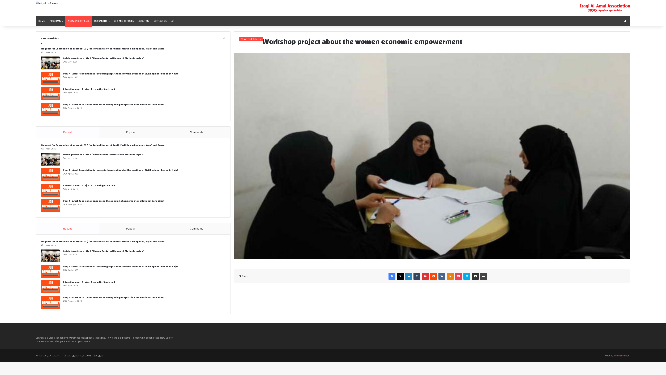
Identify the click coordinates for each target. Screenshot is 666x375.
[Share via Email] (475, 276)
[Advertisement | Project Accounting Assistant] (50, 93)
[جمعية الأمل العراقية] (47, 3)
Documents (100, 21)
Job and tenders (124, 21)
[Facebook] (391, 276)
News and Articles (78, 21)
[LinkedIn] (408, 276)
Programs (55, 21)
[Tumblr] (416, 276)
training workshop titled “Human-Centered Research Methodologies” (103, 58)
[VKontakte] (441, 276)
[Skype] (466, 276)
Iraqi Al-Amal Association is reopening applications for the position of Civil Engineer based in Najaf (120, 74)
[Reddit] (433, 276)
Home (41, 21)
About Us (144, 21)
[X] (400, 276)
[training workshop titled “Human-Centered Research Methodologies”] (50, 62)
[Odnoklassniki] (450, 276)
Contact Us (160, 21)
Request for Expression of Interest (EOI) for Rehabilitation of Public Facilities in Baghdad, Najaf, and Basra (102, 49)
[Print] (483, 276)
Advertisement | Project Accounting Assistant (89, 89)
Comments (196, 132)
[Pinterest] (425, 276)
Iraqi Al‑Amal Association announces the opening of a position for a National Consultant (113, 104)
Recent (67, 132)
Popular (131, 132)
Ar (173, 21)
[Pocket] (458, 276)
